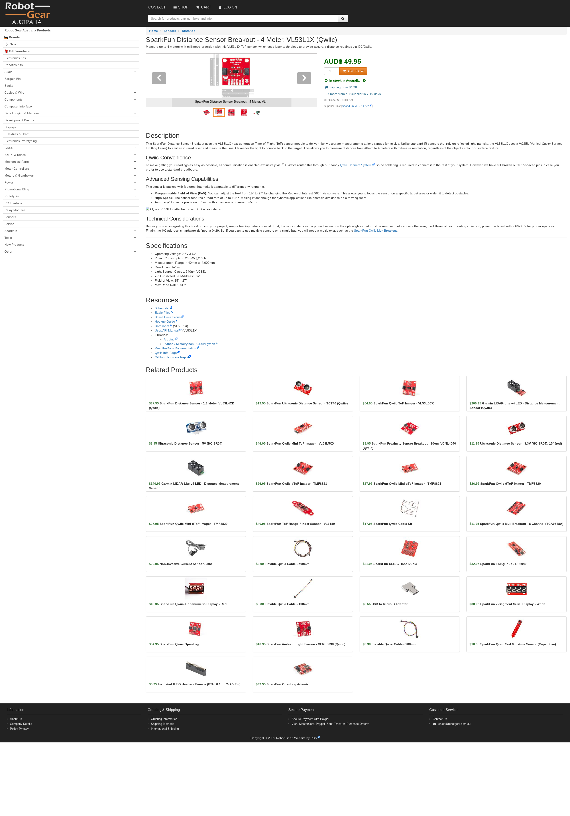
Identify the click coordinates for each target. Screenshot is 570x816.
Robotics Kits (13, 65)
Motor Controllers (16, 168)
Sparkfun (10, 231)
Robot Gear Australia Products (27, 30)
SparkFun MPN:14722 (355, 106)
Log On (230, 7)
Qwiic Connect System (356, 165)
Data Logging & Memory (21, 113)
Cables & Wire (14, 92)
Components (13, 99)
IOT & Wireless (15, 155)
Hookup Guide (165, 321)
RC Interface (13, 203)
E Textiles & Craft (16, 134)
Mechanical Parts (16, 161)
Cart (205, 7)
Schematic (162, 308)
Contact (157, 7)
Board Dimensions (168, 317)
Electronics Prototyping (20, 141)
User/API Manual (167, 330)
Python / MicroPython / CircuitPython (189, 344)
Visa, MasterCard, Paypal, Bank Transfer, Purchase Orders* (330, 723)
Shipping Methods (162, 723)
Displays (10, 127)
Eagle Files (162, 312)
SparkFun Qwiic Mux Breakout (375, 230)
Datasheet (162, 326)
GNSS (8, 148)
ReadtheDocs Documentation (175, 348)
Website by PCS (305, 738)
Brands (14, 37)
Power (8, 182)
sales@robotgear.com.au (454, 723)
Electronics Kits (15, 58)
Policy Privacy (19, 728)
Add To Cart (355, 71)
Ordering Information (164, 719)
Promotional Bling (16, 189)
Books (8, 85)
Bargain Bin (12, 78)
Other (8, 251)
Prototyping (12, 196)
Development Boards (19, 120)
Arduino (169, 339)
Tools (8, 237)
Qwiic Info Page (166, 352)
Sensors (10, 217)
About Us (16, 719)
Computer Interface (18, 106)
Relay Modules (14, 210)
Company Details (21, 723)
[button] (159, 86)
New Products (14, 244)
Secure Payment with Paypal (310, 719)
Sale (12, 44)
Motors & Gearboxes (19, 175)
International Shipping (165, 728)
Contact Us (440, 719)
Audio (8, 72)
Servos (9, 224)
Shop (182, 7)
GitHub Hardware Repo (171, 357)
